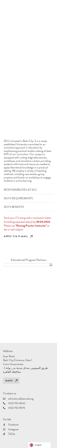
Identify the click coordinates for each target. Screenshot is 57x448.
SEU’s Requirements (18, 198)
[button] (28, 189)
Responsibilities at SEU (20, 190)
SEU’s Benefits (14, 207)
